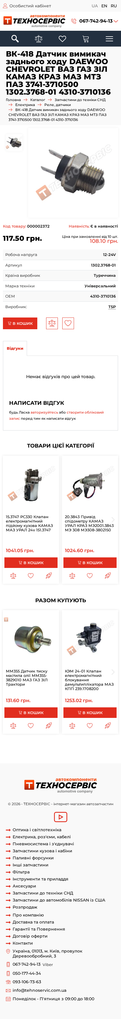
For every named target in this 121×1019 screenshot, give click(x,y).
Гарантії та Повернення (39, 929)
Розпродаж (25, 907)
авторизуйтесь (44, 412)
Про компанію (28, 915)
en (104, 5)
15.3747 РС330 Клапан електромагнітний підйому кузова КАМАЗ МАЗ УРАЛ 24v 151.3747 (29, 523)
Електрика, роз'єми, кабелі (42, 836)
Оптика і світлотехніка (37, 829)
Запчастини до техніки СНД (80, 100)
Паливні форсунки (33, 858)
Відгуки (15, 348)
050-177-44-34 (27, 973)
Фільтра (21, 872)
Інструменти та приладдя (40, 879)
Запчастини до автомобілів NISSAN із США (59, 900)
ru (114, 5)
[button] (94, 21)
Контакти (23, 943)
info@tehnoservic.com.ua (39, 990)
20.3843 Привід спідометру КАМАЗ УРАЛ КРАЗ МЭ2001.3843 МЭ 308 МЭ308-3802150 (89, 523)
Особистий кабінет (30, 5)
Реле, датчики (57, 105)
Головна (13, 100)
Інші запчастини (30, 865)
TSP (112, 306)
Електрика (25, 105)
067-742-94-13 (95, 21)
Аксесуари (24, 886)
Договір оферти (30, 936)
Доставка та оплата (33, 922)
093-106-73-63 (27, 981)
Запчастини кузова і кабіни (42, 851)
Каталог (37, 100)
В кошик (22, 323)
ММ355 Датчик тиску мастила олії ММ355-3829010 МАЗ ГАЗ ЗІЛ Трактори (27, 678)
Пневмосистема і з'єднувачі (43, 844)
